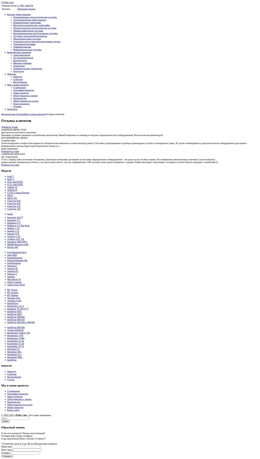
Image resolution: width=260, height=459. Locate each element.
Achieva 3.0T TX (15, 239)
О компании (19, 87)
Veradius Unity (14, 300)
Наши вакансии (21, 103)
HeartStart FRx (14, 352)
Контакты (12, 109)
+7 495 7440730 (25, 5)
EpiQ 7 (10, 176)
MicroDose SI (14, 279)
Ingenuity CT (13, 220)
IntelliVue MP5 (14, 314)
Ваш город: (7, 449)
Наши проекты (21, 93)
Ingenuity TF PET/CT (17, 309)
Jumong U (12, 274)
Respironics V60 (15, 335)
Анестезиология (21, 55)
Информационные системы (27, 49)
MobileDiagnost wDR (17, 244)
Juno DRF (12, 255)
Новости (11, 74)
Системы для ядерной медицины (30, 36)
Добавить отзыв (9, 127)
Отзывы (17, 106)
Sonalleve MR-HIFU (17, 242)
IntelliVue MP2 (14, 311)
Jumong (11, 276)
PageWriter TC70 (15, 346)
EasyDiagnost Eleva (16, 252)
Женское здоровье (22, 63)
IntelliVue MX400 (16, 327)
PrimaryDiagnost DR (17, 260)
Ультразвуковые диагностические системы (35, 17)
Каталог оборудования (18, 14)
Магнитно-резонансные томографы (31, 25)
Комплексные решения (19, 52)
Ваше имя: (6, 446)
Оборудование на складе (26, 101)
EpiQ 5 (10, 179)
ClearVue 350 (13, 209)
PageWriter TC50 (15, 343)
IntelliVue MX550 (16, 319)
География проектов (23, 90)
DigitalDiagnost (14, 257)
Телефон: (6, 453)
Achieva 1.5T (13, 236)
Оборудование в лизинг (25, 95)
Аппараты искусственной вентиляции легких (36, 41)
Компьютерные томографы (27, 22)
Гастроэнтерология (23, 57)
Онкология (19, 66)
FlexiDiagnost (14, 263)
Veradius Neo (13, 298)
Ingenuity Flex (15, 217)
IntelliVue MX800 (16, 317)
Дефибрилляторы (22, 47)
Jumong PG (13, 271)
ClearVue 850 (13, 201)
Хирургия (18, 71)
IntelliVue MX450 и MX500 (21, 322)
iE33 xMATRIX (15, 182)
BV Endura (12, 292)
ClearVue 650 (13, 203)
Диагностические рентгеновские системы (34, 28)
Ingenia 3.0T (13, 233)
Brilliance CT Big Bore (18, 225)
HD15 (10, 195)
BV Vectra (12, 290)
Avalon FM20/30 (15, 330)
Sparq (10, 214)
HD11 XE (12, 198)
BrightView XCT (15, 306)
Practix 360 (12, 247)
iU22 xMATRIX (15, 184)
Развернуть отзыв (10, 151)
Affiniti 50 (12, 190)
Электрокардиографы (24, 44)
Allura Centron (14, 282)
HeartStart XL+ (14, 354)
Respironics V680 (15, 338)
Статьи (10, 379)
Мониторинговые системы (27, 39)
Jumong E (12, 266)
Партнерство (19, 98)
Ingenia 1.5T (13, 231)
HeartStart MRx (14, 357)
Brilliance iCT (14, 223)
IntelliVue (12, 360)
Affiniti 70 (12, 187)
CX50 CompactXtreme (18, 192)
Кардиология (20, 60)
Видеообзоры (20, 82)
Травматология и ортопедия (27, 68)
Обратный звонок (26, 9)
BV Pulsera (12, 295)
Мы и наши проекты (17, 85)
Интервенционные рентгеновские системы (35, 33)
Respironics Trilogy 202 (18, 333)
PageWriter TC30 (15, 341)
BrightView (12, 303)
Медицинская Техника (13, 114)
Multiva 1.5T (13, 228)
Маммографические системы (28, 30)
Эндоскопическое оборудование (29, 20)
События (17, 79)
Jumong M (12, 268)
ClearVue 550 (13, 206)
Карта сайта (13, 410)
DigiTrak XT (13, 349)
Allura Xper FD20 (16, 285)
